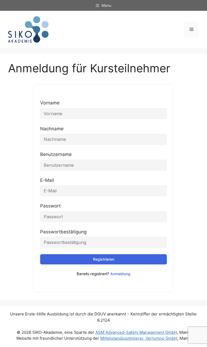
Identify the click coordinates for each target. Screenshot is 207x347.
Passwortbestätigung (63, 231)
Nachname (52, 128)
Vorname (50, 103)
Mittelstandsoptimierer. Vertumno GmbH (138, 338)
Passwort (50, 206)
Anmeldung (120, 273)
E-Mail (47, 180)
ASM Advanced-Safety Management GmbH (136, 332)
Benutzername (56, 154)
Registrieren (103, 259)
